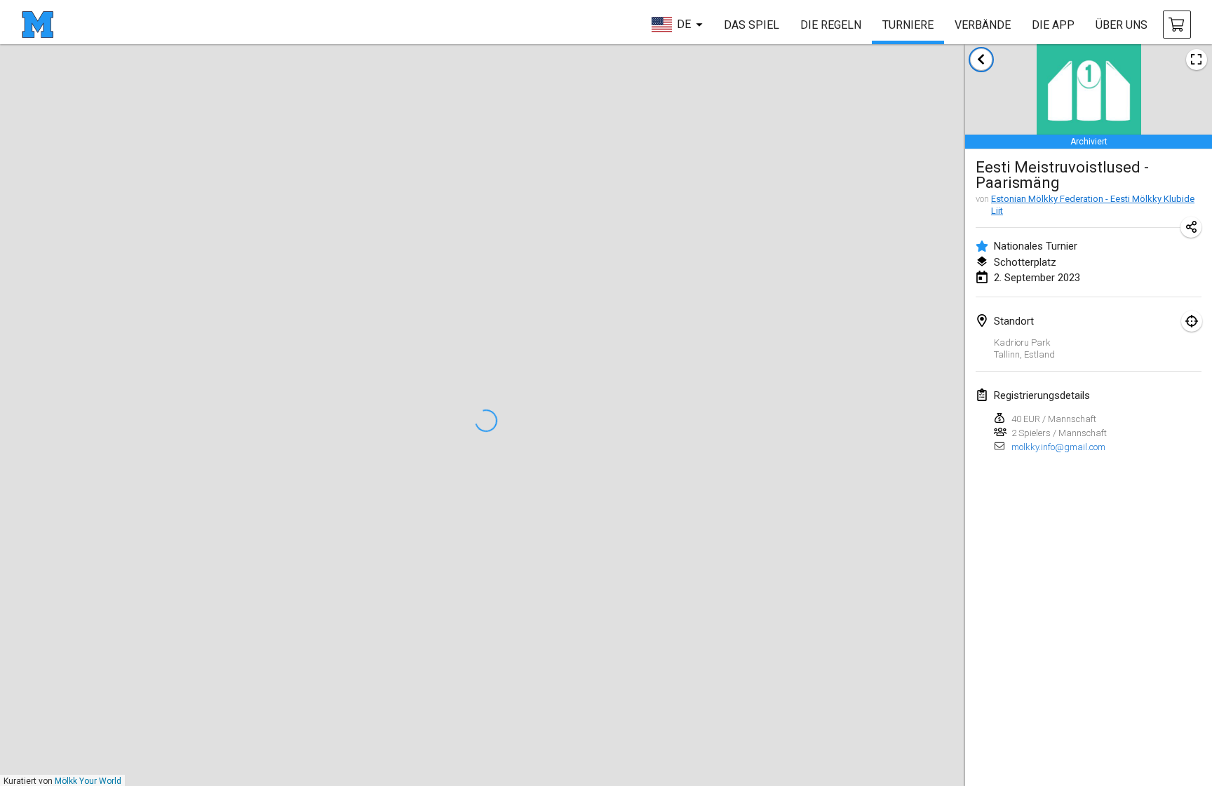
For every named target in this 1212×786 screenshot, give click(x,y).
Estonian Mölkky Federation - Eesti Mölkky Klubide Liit (1092, 205)
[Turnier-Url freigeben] (1190, 227)
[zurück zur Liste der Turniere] (981, 59)
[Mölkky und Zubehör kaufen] (1177, 25)
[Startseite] (37, 25)
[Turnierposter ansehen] (1196, 59)
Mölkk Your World (88, 781)
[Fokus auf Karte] (1191, 321)
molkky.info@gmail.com (1058, 447)
